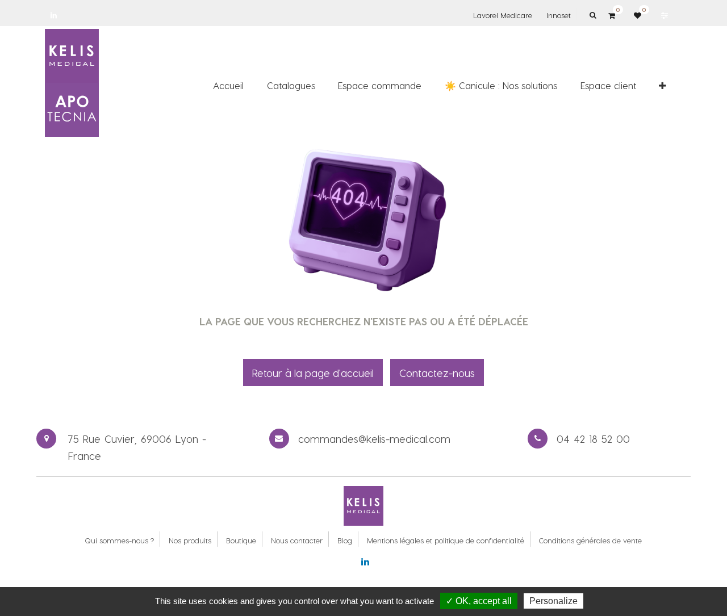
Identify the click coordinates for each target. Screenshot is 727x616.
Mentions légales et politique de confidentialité (445, 540)
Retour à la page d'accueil (313, 373)
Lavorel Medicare (502, 15)
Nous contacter (297, 540)
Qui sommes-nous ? (119, 540)
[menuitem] (228, 85)
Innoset (558, 15)
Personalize (553, 601)
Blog (344, 540)
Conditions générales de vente (590, 540)
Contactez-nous (437, 373)
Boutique (241, 540)
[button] (662, 85)
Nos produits (190, 540)
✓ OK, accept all (479, 601)
